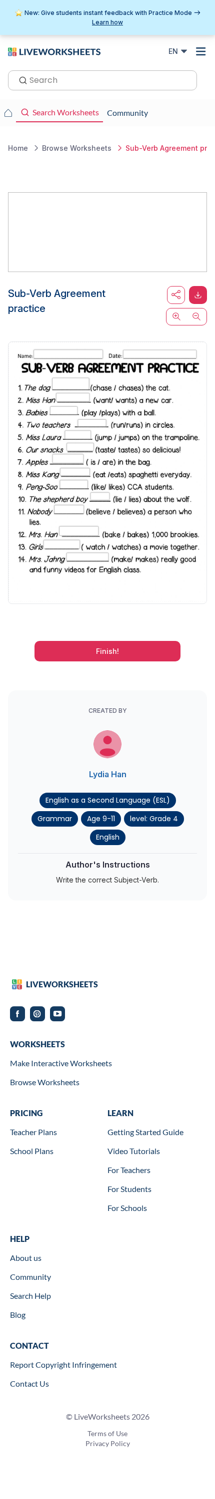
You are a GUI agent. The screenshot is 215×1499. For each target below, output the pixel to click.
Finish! (107, 651)
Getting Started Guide (146, 1132)
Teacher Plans (33, 1132)
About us (26, 1257)
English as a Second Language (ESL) (108, 800)
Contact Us (29, 1383)
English (108, 837)
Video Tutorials (134, 1151)
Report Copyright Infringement (63, 1364)
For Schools (127, 1207)
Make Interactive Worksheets (61, 1063)
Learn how (107, 22)
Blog (18, 1314)
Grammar (55, 819)
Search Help (30, 1295)
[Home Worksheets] (8, 113)
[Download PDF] (198, 295)
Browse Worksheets (45, 1082)
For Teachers (129, 1170)
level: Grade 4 (154, 819)
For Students (130, 1189)
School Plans (32, 1151)
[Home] (54, 51)
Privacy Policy (108, 1443)
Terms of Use (108, 1433)
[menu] (201, 51)
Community (30, 1276)
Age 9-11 (101, 819)
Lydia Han (107, 774)
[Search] (20, 79)
